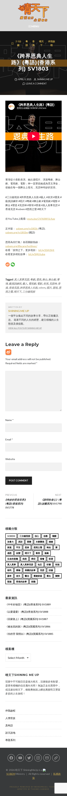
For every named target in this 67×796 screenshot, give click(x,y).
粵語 (27, 43)
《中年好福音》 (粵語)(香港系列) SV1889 (28, 604)
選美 (38, 279)
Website (10, 459)
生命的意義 (12, 558)
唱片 (49, 287)
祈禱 (48, 564)
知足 (40, 564)
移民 (9, 570)
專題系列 (10, 739)
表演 (45, 283)
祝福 (57, 564)
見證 (42, 570)
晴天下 (41, 43)
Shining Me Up (45, 79)
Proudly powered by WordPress (28, 787)
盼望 (51, 558)
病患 (25, 558)
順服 (9, 581)
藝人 (25, 283)
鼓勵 (33, 581)
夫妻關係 (40, 541)
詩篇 (51, 570)
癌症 (33, 558)
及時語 (9, 725)
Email (9, 439)
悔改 (49, 547)
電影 (39, 283)
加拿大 (10, 541)
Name (9, 420)
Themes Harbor (40, 789)
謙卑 (9, 576)
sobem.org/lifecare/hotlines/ (21, 246)
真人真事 (11, 564)
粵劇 (32, 279)
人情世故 (10, 718)
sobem (42, 287)
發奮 (42, 558)
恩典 (27, 547)
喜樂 (29, 541)
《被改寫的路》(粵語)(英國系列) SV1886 (27, 626)
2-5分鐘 (18, 43)
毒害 (38, 553)
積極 (18, 570)
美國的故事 (30, 570)
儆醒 (54, 536)
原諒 (20, 541)
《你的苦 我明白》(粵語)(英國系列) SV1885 (29, 633)
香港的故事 (21, 581)
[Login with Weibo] (8, 352)
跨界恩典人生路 (29, 287)
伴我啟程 (51, 43)
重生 (49, 576)
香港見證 (14, 287)
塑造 (55, 287)
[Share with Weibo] (8, 264)
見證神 (53, 283)
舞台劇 (52, 279)
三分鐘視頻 (29, 291)
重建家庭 (38, 576)
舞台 (44, 279)
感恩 (9, 553)
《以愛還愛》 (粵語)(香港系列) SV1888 (26, 611)
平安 (18, 547)
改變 (18, 553)
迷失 (18, 576)
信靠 (45, 536)
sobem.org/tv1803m (16, 232)
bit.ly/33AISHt (46, 250)
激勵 (46, 553)
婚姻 (51, 541)
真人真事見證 (21, 279)
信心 (37, 536)
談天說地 (10, 732)
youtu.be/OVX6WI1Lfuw (41, 218)
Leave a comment (36, 83)
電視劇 (32, 283)
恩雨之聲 (38, 547)
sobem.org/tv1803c (27, 228)
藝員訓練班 (15, 283)
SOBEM (10, 773)
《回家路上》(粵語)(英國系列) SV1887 (26, 619)
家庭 (9, 547)
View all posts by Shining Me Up (25, 328)
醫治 (27, 576)
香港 (33, 43)
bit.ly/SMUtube (36, 254)
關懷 (57, 576)
